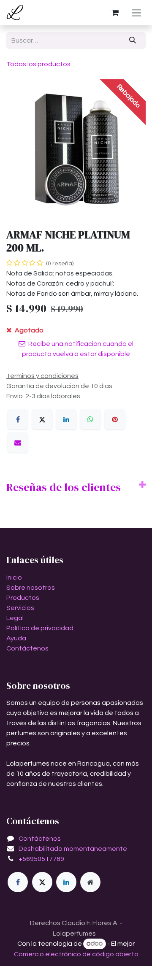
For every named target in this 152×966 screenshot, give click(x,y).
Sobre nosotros (30, 587)
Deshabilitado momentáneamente (73, 848)
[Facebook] (18, 419)
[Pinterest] (115, 419)
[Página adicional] (90, 882)
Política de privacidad (39, 628)
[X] (42, 419)
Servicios (20, 607)
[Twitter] (42, 882)
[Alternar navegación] (137, 12)
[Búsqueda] (133, 40)
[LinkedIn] (66, 419)
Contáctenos (27, 648)
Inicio (14, 577)
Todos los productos (38, 64)
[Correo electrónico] (18, 442)
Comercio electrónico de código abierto (76, 954)
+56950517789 (41, 858)
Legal (15, 618)
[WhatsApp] (90, 419)
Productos (22, 597)
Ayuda (16, 638)
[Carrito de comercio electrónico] (115, 12)
